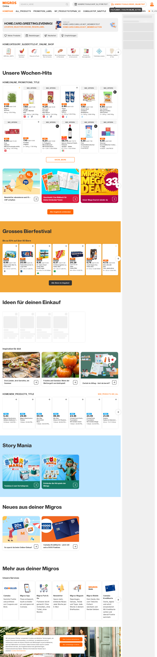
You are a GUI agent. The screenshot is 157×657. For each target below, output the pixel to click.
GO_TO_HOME (9, 4)
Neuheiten (52, 35)
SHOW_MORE (60, 159)
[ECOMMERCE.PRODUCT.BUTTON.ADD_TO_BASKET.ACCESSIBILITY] (19, 88)
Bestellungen (34, 35)
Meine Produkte (14, 35)
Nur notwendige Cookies (71, 645)
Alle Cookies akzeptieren (71, 639)
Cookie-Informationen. (18, 651)
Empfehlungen (70, 35)
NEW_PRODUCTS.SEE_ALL (108, 394)
